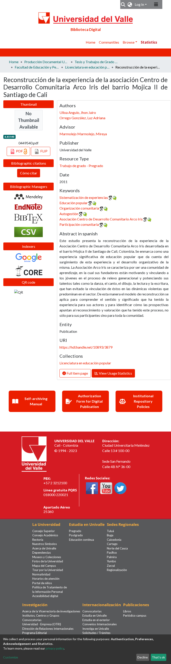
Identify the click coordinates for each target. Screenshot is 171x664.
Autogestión (68, 214)
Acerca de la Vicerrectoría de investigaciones (51, 611)
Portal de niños (42, 583)
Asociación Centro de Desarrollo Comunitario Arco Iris (101, 219)
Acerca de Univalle (44, 548)
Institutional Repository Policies (143, 401)
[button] (130, 4)
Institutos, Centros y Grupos (40, 615)
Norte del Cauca (117, 548)
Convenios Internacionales (99, 624)
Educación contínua (81, 539)
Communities (109, 42)
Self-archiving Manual (35, 401)
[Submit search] (123, 4)
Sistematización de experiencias (83, 197)
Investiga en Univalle (95, 628)
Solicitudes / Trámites (96, 633)
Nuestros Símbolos (44, 544)
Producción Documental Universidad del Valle (46, 62)
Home (90, 42)
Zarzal (111, 565)
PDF (19, 151)
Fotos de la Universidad (47, 561)
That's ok (158, 657)
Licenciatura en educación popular (87, 67)
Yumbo (111, 561)
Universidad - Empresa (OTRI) (41, 624)
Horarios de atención (45, 578)
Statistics (149, 42)
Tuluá (110, 531)
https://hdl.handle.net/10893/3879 (85, 347)
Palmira (112, 557)
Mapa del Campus (44, 565)
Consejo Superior (43, 531)
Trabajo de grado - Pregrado (81, 165)
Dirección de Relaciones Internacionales (47, 628)
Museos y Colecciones (46, 557)
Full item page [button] (77, 373)
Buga (110, 535)
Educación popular (73, 203)
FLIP (43, 151)
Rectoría (37, 539)
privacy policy (55, 648)
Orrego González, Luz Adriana (82, 118)
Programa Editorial (34, 633)
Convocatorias (31, 620)
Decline (142, 657)
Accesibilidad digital (45, 596)
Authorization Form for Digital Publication (89, 401)
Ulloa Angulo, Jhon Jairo (77, 112)
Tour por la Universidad (47, 570)
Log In (139, 4)
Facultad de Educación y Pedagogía (37, 67)
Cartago (112, 544)
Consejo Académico (45, 535)
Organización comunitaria (79, 208)
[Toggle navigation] (156, 4)
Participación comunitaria (79, 224)
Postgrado (76, 535)
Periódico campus (134, 615)
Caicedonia (114, 539)
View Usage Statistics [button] (115, 373)
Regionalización (117, 570)
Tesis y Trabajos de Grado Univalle (97, 62)
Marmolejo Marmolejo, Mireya (83, 134)
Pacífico (112, 552)
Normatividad (41, 574)
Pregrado (75, 531)
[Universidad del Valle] (34, 453)
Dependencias (41, 552)
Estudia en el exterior (96, 620)
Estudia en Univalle (94, 615)
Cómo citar (28, 173)
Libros (127, 611)
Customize (10, 657)
